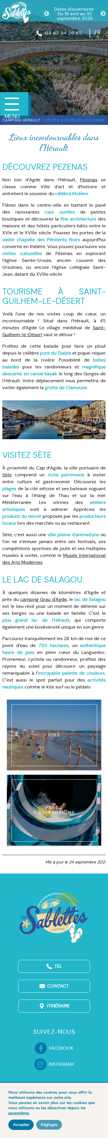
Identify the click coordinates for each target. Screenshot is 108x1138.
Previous (47, 14)
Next (103, 14)
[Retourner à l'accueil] (16, 11)
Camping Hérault (21, 120)
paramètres (18, 1113)
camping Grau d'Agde (43, 599)
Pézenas (88, 179)
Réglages (49, 1124)
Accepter (21, 1124)
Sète (7, 474)
